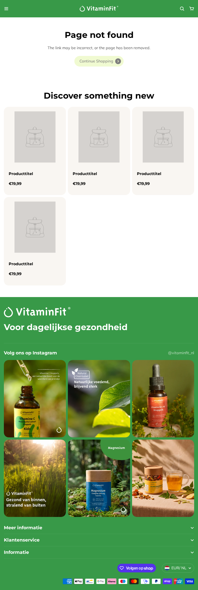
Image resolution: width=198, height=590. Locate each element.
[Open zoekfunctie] (182, 9)
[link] (99, 61)
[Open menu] (6, 9)
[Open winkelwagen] (192, 9)
